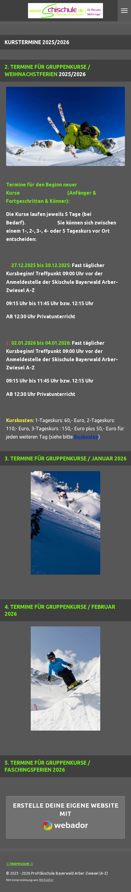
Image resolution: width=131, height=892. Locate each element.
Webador (46, 880)
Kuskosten (86, 436)
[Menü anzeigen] (124, 10)
